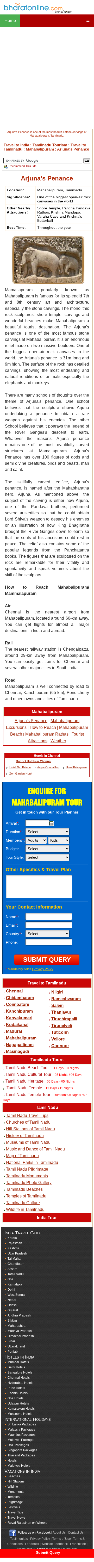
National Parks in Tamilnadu (32, 1162)
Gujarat (13, 1310)
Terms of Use (61, 1539)
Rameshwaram (66, 999)
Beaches (14, 1476)
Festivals (14, 1507)
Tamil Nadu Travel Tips (27, 1115)
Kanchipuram (19, 1011)
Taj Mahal (14, 1258)
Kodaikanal (17, 1024)
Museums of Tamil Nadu (28, 1142)
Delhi (11, 1289)
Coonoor (60, 1046)
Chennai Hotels (19, 1377)
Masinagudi (17, 1051)
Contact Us (76, 1532)
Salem (57, 1005)
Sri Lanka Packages (22, 1424)
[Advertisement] (47, 77)
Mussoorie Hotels (20, 1414)
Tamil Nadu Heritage (24, 1081)
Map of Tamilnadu (22, 1156)
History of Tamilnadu (25, 1135)
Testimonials (19, 1539)
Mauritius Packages (21, 1435)
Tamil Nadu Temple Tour (27, 1094)
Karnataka (15, 1284)
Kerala (12, 1238)
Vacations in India (22, 1471)
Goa (11, 1279)
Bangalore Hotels (20, 1372)
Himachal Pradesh (21, 1336)
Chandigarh (16, 1264)
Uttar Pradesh (17, 1253)
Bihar (11, 1341)
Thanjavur (61, 1012)
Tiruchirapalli (64, 1019)
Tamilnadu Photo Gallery (29, 1182)
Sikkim (12, 1320)
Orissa (12, 1305)
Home (10, 20)
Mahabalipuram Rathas (46, 734)
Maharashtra (17, 1326)
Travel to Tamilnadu (47, 983)
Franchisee (78, 1544)
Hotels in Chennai (47, 756)
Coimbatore (17, 1004)
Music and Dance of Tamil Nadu (35, 1149)
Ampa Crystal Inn (48, 767)
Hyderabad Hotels (20, 1383)
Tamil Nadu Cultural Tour (28, 1074)
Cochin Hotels (18, 1393)
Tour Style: (15, 857)
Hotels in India (19, 1357)
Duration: (14, 832)
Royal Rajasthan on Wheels (27, 1523)
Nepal (12, 1300)
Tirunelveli (61, 1025)
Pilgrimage (15, 1502)
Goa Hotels (15, 1398)
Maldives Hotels (19, 1466)
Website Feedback (54, 1544)
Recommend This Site (22, 166)
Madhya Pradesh (20, 1331)
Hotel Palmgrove (76, 767)
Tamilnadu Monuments (27, 1176)
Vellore (58, 1039)
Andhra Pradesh (19, 1315)
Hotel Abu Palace (20, 767)
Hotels (12, 1460)
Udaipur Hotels (18, 1403)
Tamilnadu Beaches (24, 1189)
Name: (12, 916)
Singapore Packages (22, 1450)
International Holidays (27, 1419)
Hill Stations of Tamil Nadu (30, 1129)
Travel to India (16, 145)
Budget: (12, 849)
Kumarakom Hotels (21, 1408)
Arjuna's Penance (31, 721)
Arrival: (12, 823)
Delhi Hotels (16, 1367)
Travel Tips (15, 1512)
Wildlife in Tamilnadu (25, 1209)
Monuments (16, 1492)
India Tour (47, 1218)
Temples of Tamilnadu (26, 1196)
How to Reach (43, 727)
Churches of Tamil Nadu (28, 1122)
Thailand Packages (21, 1455)
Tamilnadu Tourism (50, 145)
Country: (14, 934)
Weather (58, 741)
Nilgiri (57, 992)
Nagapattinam (20, 1045)
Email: (12, 925)
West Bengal (17, 1295)
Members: (15, 840)
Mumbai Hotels (18, 1362)
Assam (12, 1269)
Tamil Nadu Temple (23, 1088)
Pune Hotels (16, 1388)
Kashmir (13, 1248)
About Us (59, 1532)
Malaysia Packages (21, 1429)
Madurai (14, 1031)
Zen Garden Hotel (20, 773)
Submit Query (48, 1552)
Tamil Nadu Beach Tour (27, 1068)
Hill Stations (16, 1481)
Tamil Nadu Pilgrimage (27, 1169)
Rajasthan (15, 1243)
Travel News (16, 1517)
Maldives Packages (21, 1440)
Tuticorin (60, 1032)
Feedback (32, 1544)
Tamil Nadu (47, 1107)
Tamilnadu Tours (47, 1060)
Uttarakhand (16, 1346)
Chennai (14, 991)
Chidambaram (20, 998)
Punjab (13, 1351)
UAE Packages (18, 1445)
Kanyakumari (19, 1018)
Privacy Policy (43, 969)
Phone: (12, 942)
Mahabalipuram (40, 149)
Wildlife (13, 1486)
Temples (14, 1497)
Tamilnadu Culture (23, 1203)
